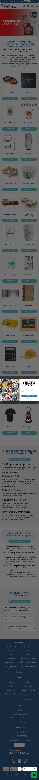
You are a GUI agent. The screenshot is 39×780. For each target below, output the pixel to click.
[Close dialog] (37, 379)
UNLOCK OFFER (29, 395)
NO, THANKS (29, 398)
